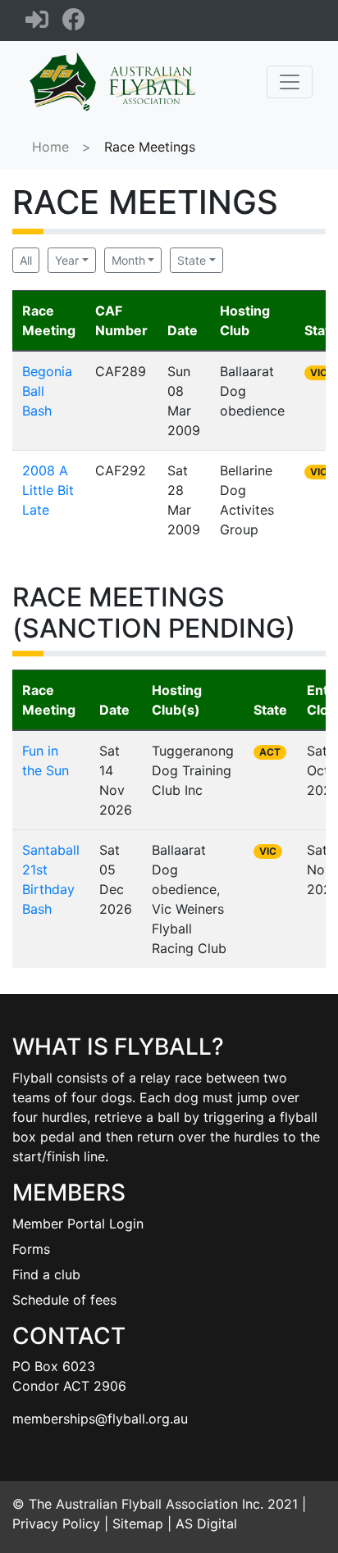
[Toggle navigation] (290, 82)
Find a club (46, 1274)
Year (67, 260)
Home (50, 146)
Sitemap (137, 1523)
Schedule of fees (64, 1300)
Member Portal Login (78, 1223)
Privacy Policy (56, 1523)
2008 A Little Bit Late (48, 490)
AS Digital (206, 1523)
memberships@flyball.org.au (100, 1418)
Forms (31, 1249)
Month (128, 260)
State (191, 260)
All (26, 260)
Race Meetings (149, 146)
